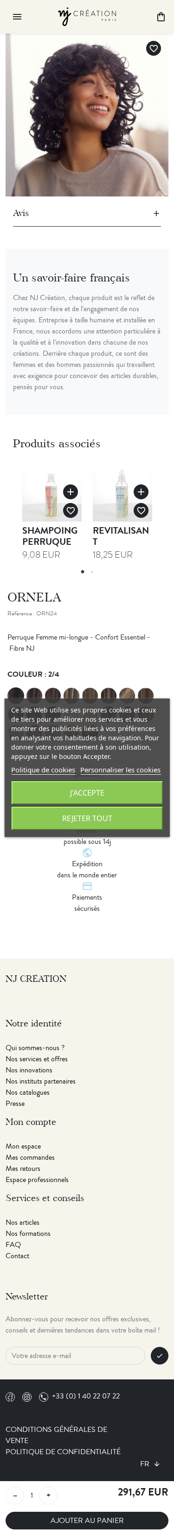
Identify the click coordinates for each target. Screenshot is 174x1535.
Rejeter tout (87, 818)
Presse (15, 1103)
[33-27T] (145, 695)
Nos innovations (29, 1070)
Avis (21, 213)
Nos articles (22, 1222)
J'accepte (87, 793)
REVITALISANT (121, 536)
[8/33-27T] (108, 695)
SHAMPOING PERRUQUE (49, 536)
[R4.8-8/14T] (127, 695)
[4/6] (34, 695)
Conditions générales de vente (56, 1435)
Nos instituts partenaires (41, 1081)
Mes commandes (30, 1157)
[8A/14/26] (90, 695)
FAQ (13, 1245)
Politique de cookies (43, 769)
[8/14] (71, 695)
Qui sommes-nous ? (35, 1048)
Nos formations (28, 1233)
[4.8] (53, 695)
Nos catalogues (28, 1092)
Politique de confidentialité (63, 1452)
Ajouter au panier (87, 1520)
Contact (17, 1256)
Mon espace (23, 1146)
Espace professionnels (37, 1180)
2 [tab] (92, 572)
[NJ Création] (87, 15)
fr (145, 1464)
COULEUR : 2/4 (33, 674)
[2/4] (15, 695)
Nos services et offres (37, 1059)
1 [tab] (82, 572)
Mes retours (23, 1168)
